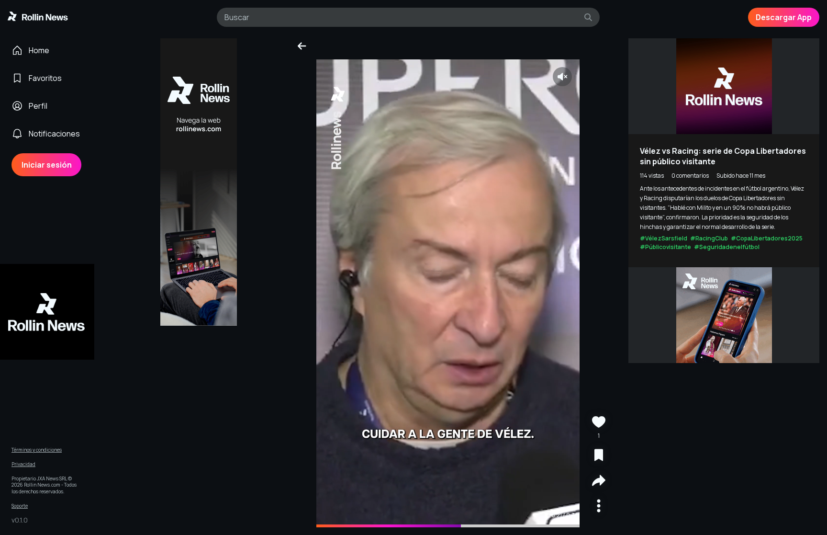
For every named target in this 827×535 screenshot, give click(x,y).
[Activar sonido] (562, 76)
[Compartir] (598, 481)
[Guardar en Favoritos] (598, 456)
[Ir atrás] (302, 46)
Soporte (19, 506)
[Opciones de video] (598, 507)
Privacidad (23, 464)
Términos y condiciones (36, 450)
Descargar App (784, 17)
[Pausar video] (448, 293)
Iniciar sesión (47, 164)
